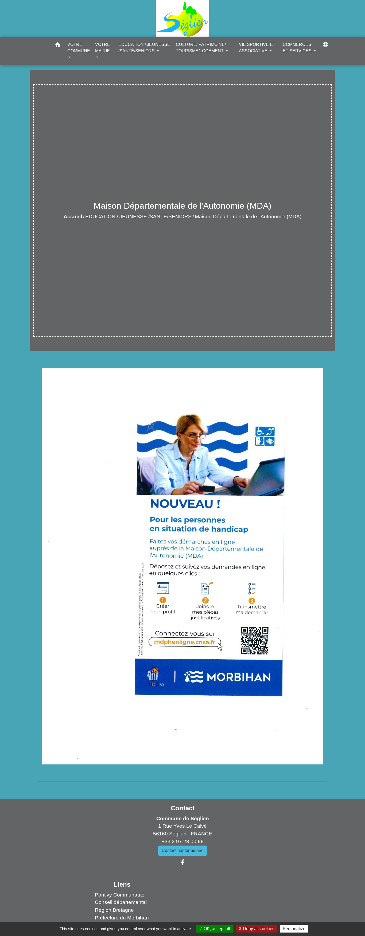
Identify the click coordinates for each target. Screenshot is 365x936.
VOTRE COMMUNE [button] (78, 47)
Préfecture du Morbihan (122, 918)
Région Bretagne (114, 910)
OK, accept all (216, 928)
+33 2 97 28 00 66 (183, 841)
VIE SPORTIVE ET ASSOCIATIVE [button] (257, 47)
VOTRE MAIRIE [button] (102, 47)
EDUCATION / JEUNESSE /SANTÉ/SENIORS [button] (144, 47)
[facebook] (182, 862)
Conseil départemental (121, 902)
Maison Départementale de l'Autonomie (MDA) (248, 216)
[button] (57, 45)
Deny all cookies (258, 928)
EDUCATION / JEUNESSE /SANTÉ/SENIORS (138, 216)
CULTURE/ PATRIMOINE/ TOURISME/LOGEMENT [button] (201, 47)
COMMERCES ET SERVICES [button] (298, 47)
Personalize (294, 928)
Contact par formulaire (183, 850)
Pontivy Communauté (120, 895)
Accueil (73, 216)
